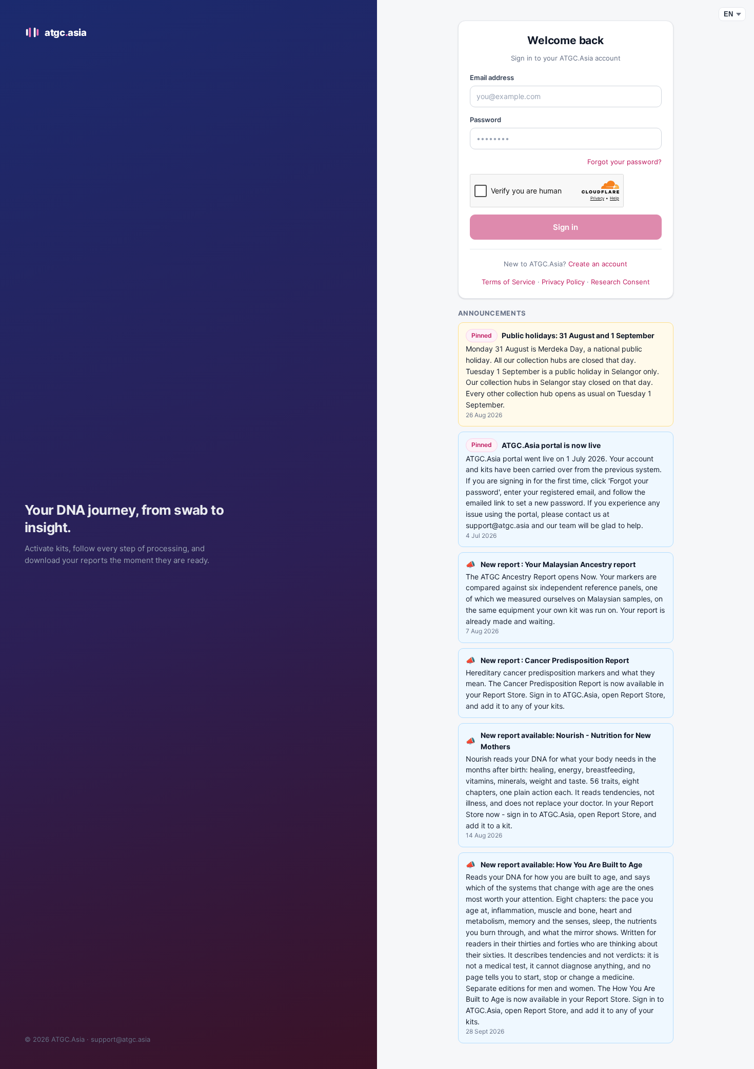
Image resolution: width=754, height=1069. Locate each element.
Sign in (565, 227)
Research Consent (620, 282)
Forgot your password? (624, 162)
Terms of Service (508, 282)
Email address (492, 77)
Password (485, 119)
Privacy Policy (563, 282)
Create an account (597, 264)
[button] (565, 597)
